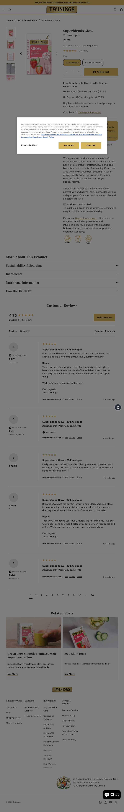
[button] (118, 407)
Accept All (69, 145)
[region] (62, 135)
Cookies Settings (29, 145)
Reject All (90, 145)
